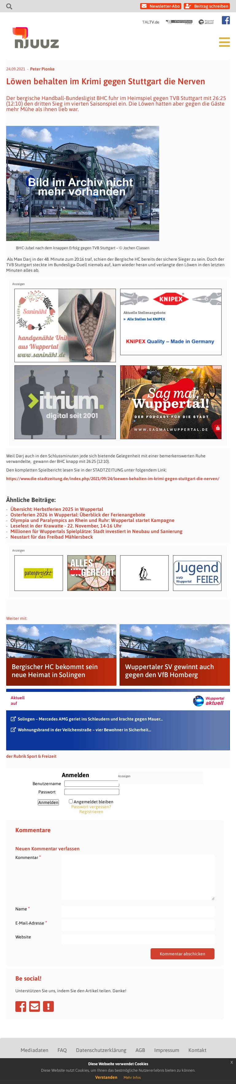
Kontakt (197, 1050)
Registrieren (91, 811)
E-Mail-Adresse (31, 923)
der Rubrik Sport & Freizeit (31, 756)
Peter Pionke (42, 68)
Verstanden (106, 1077)
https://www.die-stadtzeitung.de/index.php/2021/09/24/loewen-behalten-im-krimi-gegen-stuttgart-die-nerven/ (112, 478)
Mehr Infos (132, 1077)
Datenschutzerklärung (101, 1050)
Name (22, 909)
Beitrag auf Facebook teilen (20, 1006)
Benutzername (47, 783)
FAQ (62, 1050)
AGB (140, 1050)
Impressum (166, 1050)
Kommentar (28, 857)
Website (23, 936)
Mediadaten (34, 1050)
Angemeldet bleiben (93, 801)
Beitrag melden (48, 1006)
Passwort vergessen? (91, 806)
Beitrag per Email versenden (34, 1006)
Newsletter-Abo (165, 6)
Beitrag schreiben (211, 6)
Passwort (47, 791)
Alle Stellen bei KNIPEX (144, 318)
